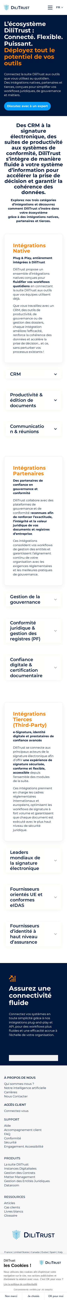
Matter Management (19, 1177)
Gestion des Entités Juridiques (27, 1181)
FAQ (7, 1134)
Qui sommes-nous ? (19, 1084)
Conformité (12, 1138)
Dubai (44, 1252)
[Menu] (50, 7)
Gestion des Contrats (19, 1173)
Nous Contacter (16, 1096)
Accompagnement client (23, 1130)
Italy (60, 1252)
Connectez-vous (16, 1111)
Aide (7, 1125)
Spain (53, 1252)
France (8, 1252)
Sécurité (10, 1142)
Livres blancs (13, 1211)
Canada (35, 1252)
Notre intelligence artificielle (25, 1088)
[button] (59, 7)
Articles (9, 1203)
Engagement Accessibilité (23, 1146)
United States (22, 1252)
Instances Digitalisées (20, 1168)
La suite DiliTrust (16, 1164)
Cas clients (12, 1207)
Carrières (10, 1092)
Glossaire (10, 1215)
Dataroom (11, 1185)
